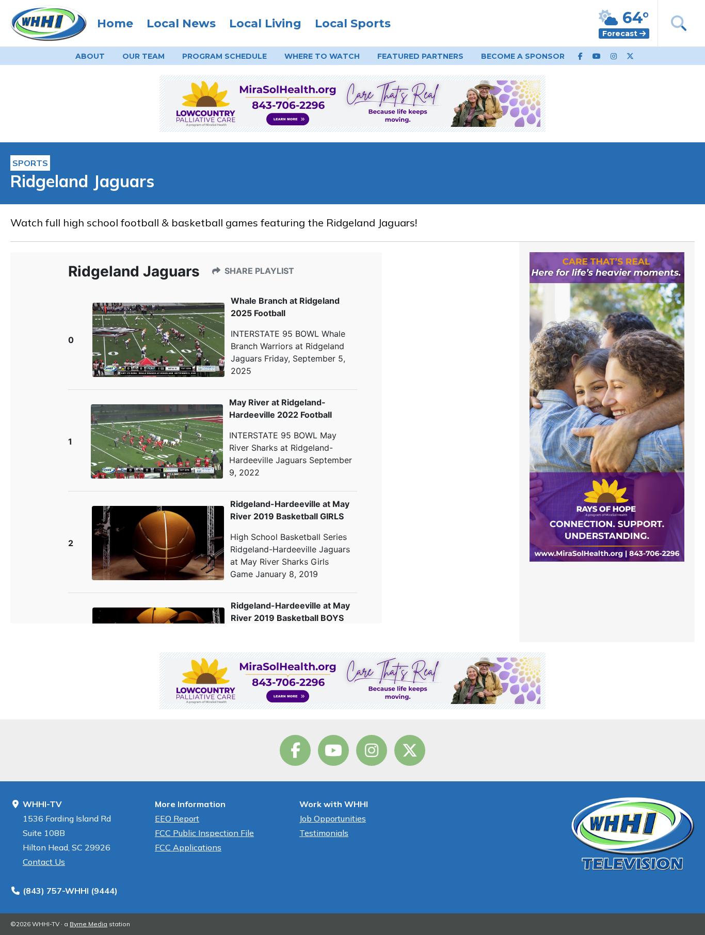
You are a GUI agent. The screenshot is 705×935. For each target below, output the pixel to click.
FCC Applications (188, 847)
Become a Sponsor (523, 56)
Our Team (143, 56)
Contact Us (44, 862)
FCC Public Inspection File (204, 833)
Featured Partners (420, 56)
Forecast (620, 33)
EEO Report (177, 818)
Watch (322, 56)
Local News (181, 23)
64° (633, 17)
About (90, 56)
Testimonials (323, 833)
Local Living (265, 23)
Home (115, 23)
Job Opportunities (332, 818)
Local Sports (353, 23)
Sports (30, 163)
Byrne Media (88, 924)
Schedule (224, 56)
